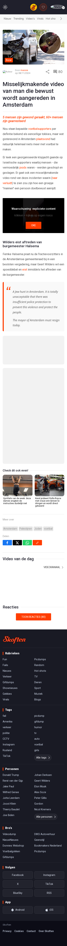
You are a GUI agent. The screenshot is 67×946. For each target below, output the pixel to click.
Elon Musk (40, 786)
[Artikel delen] (47, 71)
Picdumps (40, 659)
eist (24, 269)
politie (6, 733)
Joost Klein (9, 803)
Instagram (9, 744)
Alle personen (44, 816)
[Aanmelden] (57, 7)
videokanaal (52, 567)
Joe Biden (8, 815)
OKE (33, 225)
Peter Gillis (40, 798)
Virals (40, 18)
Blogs (37, 699)
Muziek (38, 693)
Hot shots (52, 18)
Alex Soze (40, 792)
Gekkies (7, 693)
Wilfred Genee (11, 792)
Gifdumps (8, 682)
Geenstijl (39, 839)
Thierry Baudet (11, 809)
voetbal (48, 528)
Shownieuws (10, 688)
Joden (38, 528)
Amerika (7, 721)
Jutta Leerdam (11, 798)
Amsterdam (10, 528)
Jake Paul (8, 786)
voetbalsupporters (39, 129)
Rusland (7, 750)
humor (38, 727)
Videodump (9, 834)
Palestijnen (25, 528)
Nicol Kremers (42, 809)
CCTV (6, 738)
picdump (39, 715)
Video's (30, 18)
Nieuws (7, 670)
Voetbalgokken (11, 851)
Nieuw (7, 18)
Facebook (18, 875)
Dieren (38, 682)
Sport (37, 688)
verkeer (7, 727)
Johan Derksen (43, 775)
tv (35, 733)
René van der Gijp (13, 780)
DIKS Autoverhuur (44, 834)
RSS (49, 893)
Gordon (38, 803)
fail (4, 715)
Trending (18, 18)
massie (24, 70)
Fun (5, 659)
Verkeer (7, 676)
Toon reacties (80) (33, 616)
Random (39, 665)
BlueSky (17, 893)
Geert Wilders (42, 780)
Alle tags (41, 757)
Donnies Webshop (13, 845)
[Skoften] (14, 639)
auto (37, 738)
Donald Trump (11, 775)
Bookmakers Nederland (48, 845)
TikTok (6, 756)
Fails (5, 665)
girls (36, 750)
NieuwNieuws (10, 839)
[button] (61, 18)
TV (36, 676)
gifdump (39, 721)
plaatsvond (43, 139)
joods (22, 167)
